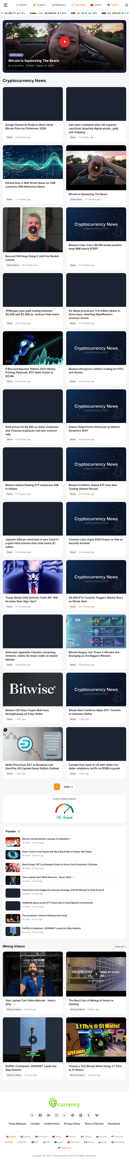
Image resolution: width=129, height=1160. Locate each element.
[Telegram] (72, 1115)
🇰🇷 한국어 (22, 1142)
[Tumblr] (88, 1115)
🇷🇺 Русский (101, 1136)
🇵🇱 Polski (102, 1142)
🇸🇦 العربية (58, 1142)
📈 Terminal (78, 4)
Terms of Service (94, 1123)
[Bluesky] (97, 1115)
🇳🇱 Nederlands (118, 1142)
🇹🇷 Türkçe (56, 1136)
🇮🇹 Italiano (89, 1142)
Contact (35, 1123)
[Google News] (48, 1115)
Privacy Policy (72, 1123)
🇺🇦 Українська (64, 1148)
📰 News (22, 4)
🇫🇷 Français (86, 1136)
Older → (68, 786)
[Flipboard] (80, 1115)
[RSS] (64, 1115)
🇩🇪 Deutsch (71, 1136)
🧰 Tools (96, 4)
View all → (120, 946)
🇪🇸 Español (25, 1136)
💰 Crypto (39, 4)
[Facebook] (40, 1115)
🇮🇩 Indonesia (117, 1136)
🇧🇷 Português (41, 1136)
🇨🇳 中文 (34, 1142)
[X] (32, 1115)
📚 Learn (113, 4)
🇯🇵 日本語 (8, 1142)
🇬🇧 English (11, 1136)
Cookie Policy (52, 1123)
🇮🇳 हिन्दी (46, 1142)
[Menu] (5, 5)
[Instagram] (56, 1115)
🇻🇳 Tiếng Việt (73, 1142)
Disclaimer (114, 1123)
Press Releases (17, 1123)
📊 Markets (58, 4)
